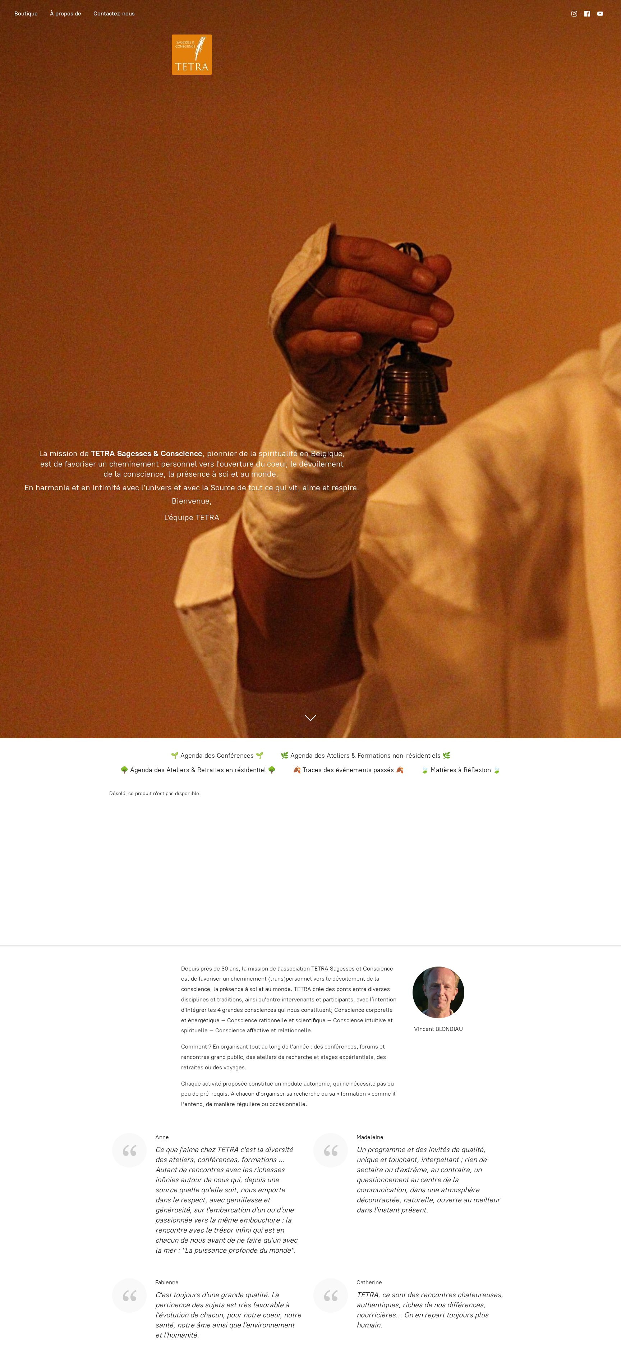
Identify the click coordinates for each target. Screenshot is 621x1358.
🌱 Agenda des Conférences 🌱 (217, 756)
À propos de (65, 13)
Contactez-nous (114, 13)
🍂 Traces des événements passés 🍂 (348, 770)
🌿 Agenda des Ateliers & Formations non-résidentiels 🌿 (365, 756)
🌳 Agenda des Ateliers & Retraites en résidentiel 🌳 (198, 770)
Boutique (26, 13)
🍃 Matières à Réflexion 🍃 (461, 770)
